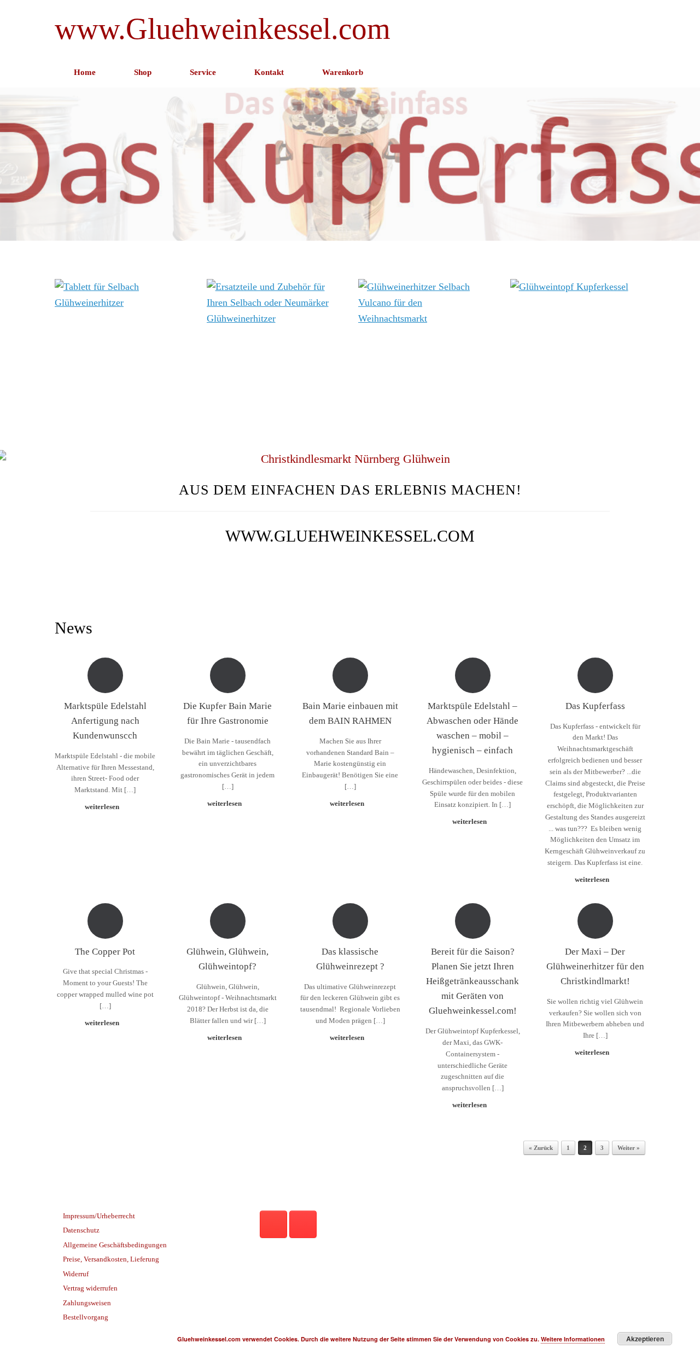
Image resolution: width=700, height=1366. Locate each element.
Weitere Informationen (573, 1339)
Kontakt (269, 72)
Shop (142, 72)
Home (85, 72)
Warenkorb (342, 72)
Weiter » (628, 1147)
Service (203, 72)
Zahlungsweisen (87, 1303)
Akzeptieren (645, 1339)
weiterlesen (103, 807)
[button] (629, 72)
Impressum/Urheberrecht (99, 1216)
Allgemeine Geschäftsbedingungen (115, 1245)
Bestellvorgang (85, 1317)
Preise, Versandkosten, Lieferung (111, 1259)
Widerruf (76, 1274)
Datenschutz (81, 1230)
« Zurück (541, 1147)
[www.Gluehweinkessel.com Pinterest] (273, 1224)
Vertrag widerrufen (90, 1288)
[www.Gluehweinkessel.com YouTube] (303, 1224)
